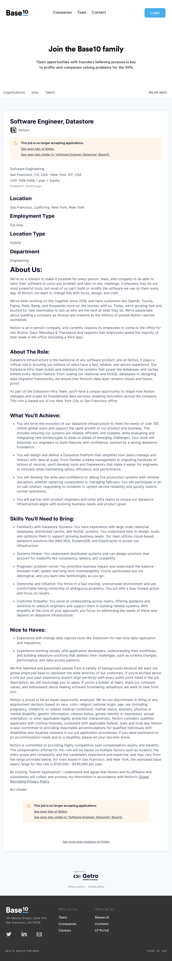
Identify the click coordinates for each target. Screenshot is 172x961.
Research (102, 917)
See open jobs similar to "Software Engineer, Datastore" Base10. (65, 154)
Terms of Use (156, 950)
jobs (35, 92)
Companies (62, 12)
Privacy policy (76, 886)
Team (81, 12)
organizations (14, 92)
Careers (65, 930)
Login (155, 13)
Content (99, 12)
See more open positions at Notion (86, 841)
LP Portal (102, 930)
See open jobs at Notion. (38, 149)
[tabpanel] (86, 529)
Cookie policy (96, 886)
